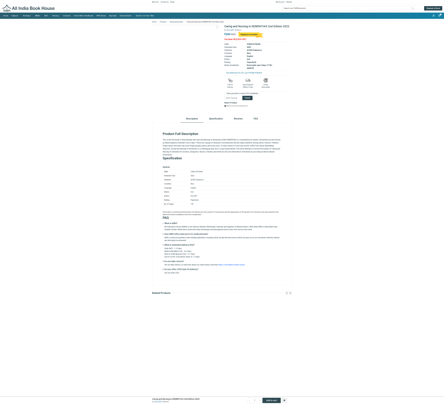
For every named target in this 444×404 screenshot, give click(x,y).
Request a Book (433, 8)
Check (247, 98)
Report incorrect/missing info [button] (237, 106)
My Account (280, 2)
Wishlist (289, 2)
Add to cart (271, 400)
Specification (216, 118)
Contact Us (165, 2)
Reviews (238, 118)
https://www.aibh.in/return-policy (232, 265)
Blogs (172, 2)
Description (192, 118)
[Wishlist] (284, 400)
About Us (155, 2)
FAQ (256, 118)
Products (163, 22)
